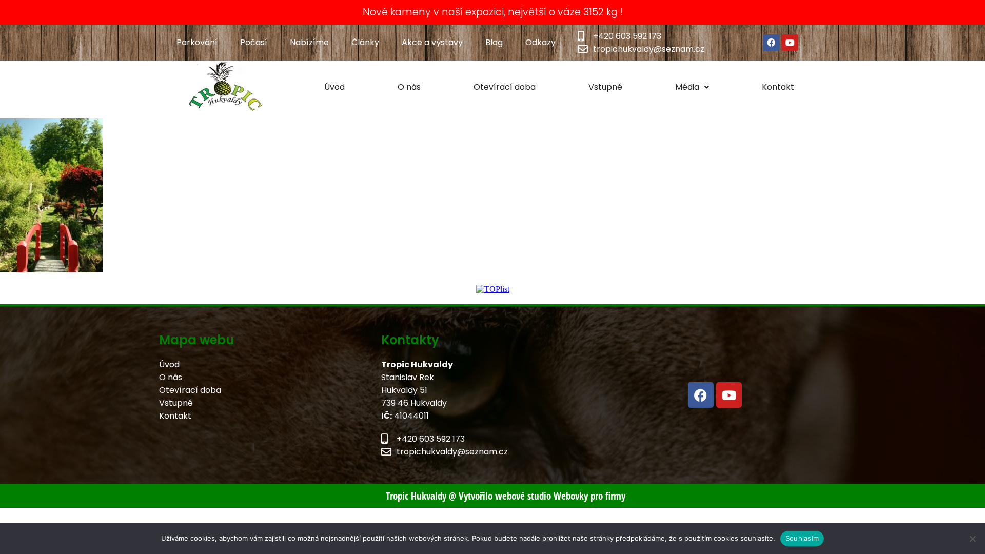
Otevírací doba (505, 87)
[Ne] (972, 538)
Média (687, 87)
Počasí (253, 42)
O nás (409, 87)
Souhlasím (802, 538)
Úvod (334, 87)
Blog (494, 42)
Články (365, 42)
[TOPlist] (492, 289)
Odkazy (540, 42)
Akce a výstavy (432, 42)
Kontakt (778, 87)
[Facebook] (771, 42)
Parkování (197, 42)
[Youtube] (790, 42)
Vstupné (605, 87)
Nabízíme (309, 42)
